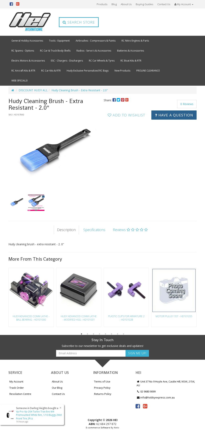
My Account (16, 381)
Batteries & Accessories (130, 50)
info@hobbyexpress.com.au (157, 397)
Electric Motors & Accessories (28, 60)
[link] (138, 406)
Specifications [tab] (94, 229)
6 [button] (112, 334)
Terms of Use (102, 381)
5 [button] (106, 334)
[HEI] (30, 22)
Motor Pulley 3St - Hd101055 (174, 316)
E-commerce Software (98, 427)
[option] (54, 153)
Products (102, 4)
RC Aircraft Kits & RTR (23, 70)
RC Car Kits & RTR (51, 70)
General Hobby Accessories (27, 40)
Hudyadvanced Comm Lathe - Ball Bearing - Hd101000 (31, 318)
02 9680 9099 (148, 391)
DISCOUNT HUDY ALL (33, 90)
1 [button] (81, 334)
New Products (122, 70)
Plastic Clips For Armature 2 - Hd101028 (126, 318)
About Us (126, 4)
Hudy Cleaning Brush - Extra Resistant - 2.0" (79, 90)
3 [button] (93, 334)
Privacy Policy (102, 387)
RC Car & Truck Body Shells (55, 50)
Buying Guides (144, 4)
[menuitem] (115, 100)
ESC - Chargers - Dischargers (67, 60)
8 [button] (124, 334)
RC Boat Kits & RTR (131, 60)
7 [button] (118, 334)
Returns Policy (102, 394)
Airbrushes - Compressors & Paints (96, 40)
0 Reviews (186, 104)
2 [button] (87, 334)
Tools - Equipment (59, 40)
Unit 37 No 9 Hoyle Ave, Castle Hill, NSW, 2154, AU (166, 383)
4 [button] (99, 334)
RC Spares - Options (22, 50)
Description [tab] (66, 229)
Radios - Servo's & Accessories (93, 50)
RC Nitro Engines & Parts (135, 40)
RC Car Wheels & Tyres (102, 60)
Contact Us (163, 4)
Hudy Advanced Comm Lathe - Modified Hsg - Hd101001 (79, 318)
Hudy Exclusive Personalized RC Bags (88, 70)
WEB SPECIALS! (19, 80)
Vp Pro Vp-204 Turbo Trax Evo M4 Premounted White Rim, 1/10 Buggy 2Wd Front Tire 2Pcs (39, 415)
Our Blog (57, 387)
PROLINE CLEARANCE (148, 70)
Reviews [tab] (120, 229)
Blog (114, 4)
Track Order (16, 387)
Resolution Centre (20, 394)
